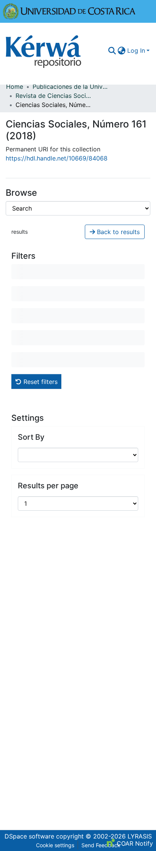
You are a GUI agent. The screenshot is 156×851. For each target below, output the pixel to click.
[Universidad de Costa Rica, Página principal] (69, 10)
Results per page (48, 485)
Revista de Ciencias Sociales (53, 95)
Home (14, 86)
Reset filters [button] (40, 381)
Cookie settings (55, 845)
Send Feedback (100, 845)
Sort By (31, 437)
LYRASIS (140, 836)
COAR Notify (134, 843)
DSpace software (29, 836)
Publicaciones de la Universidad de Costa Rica (70, 86)
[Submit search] (112, 50)
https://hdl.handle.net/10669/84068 (57, 158)
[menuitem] (121, 50)
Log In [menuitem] (136, 50)
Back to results (117, 232)
